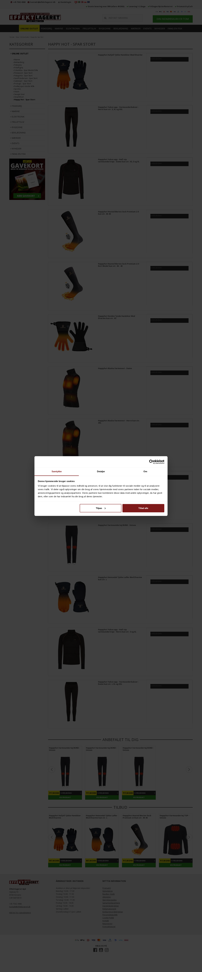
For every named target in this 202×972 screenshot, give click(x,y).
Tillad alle (143, 508)
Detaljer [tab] (101, 471)
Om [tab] (145, 471)
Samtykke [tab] (57, 471)
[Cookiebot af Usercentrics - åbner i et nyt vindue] (151, 461)
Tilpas (99, 508)
